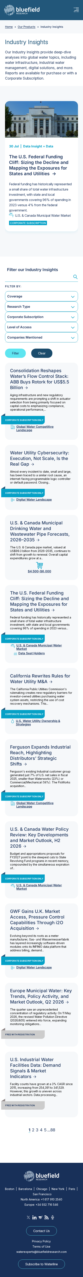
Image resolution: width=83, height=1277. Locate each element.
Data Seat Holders (31, 653)
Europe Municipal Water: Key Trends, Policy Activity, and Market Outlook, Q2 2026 (41, 996)
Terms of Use (41, 1246)
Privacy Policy (41, 1241)
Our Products (26, 26)
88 (52, 1130)
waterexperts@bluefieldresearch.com (41, 1251)
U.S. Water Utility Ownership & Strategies (38, 722)
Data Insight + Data (38, 146)
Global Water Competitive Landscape (35, 428)
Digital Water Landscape (34, 499)
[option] (41, 166)
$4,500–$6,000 (39, 571)
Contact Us (41, 1231)
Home (9, 26)
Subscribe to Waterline (41, 1264)
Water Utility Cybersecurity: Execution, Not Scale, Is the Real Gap (39, 458)
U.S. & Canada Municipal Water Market (43, 215)
